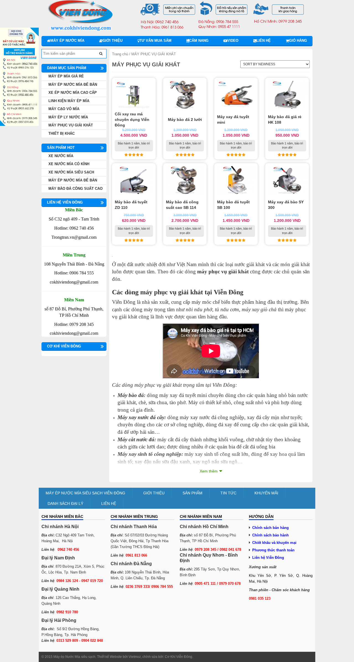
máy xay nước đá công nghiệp (212, 417)
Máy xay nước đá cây (141, 417)
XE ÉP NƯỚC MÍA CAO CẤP (72, 92)
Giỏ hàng (298, 40)
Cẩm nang (199, 40)
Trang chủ (120, 54)
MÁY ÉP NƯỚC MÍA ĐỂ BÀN (72, 84)
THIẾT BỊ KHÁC (61, 133)
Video (232, 40)
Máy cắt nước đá (136, 439)
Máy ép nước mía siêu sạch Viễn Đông (85, 493)
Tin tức (228, 493)
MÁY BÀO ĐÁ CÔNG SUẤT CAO (75, 188)
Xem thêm (209, 471)
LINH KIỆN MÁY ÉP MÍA (68, 101)
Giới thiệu (113, 40)
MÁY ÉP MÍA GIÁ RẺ (66, 76)
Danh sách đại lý (65, 503)
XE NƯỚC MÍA (60, 156)
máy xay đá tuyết (177, 395)
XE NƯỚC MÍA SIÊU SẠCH (71, 172)
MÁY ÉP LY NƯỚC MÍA (68, 117)
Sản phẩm (192, 493)
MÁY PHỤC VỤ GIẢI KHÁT (70, 125)
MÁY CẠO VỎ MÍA (63, 109)
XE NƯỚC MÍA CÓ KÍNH (68, 164)
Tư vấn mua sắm (155, 40)
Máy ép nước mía (67, 40)
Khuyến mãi (266, 493)
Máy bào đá (131, 395)
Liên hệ (263, 40)
